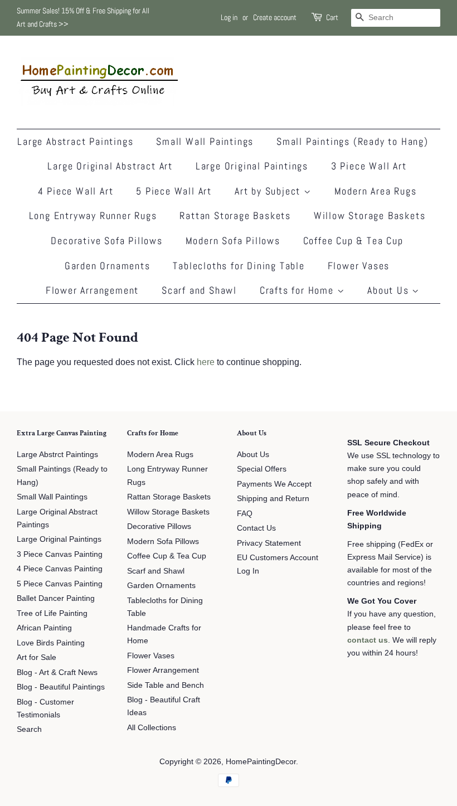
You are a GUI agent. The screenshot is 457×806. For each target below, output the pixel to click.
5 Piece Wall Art (174, 190)
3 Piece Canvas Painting (60, 554)
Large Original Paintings (252, 165)
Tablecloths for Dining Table (238, 265)
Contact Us (256, 528)
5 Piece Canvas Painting (60, 584)
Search (29, 729)
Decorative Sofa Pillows (106, 240)
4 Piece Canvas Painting (60, 569)
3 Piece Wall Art (369, 165)
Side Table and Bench (165, 685)
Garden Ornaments (107, 265)
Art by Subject (269, 190)
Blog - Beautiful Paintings (61, 687)
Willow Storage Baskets (370, 215)
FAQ (244, 513)
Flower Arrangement (92, 290)
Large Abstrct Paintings (57, 454)
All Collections (151, 728)
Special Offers (261, 469)
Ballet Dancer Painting (56, 598)
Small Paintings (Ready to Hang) (352, 141)
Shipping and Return (273, 498)
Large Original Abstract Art (110, 165)
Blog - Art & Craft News (57, 672)
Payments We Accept (274, 484)
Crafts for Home (298, 290)
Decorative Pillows (159, 526)
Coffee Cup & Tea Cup (353, 240)
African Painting (44, 628)
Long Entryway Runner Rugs (93, 215)
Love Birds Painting (51, 643)
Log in (229, 17)
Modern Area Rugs (375, 190)
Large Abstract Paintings (75, 141)
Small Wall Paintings (205, 141)
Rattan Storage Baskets (235, 215)
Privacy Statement (269, 543)
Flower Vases (359, 265)
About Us (389, 290)
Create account (274, 17)
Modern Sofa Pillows (233, 240)
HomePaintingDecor (261, 762)
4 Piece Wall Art (76, 190)
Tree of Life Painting (52, 613)
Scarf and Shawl (199, 290)
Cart (332, 17)
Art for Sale (36, 657)
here (206, 362)
